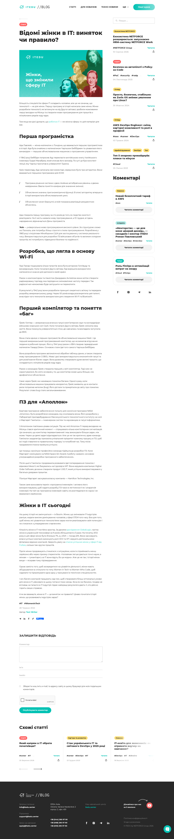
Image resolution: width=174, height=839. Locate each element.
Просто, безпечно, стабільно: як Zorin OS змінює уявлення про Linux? (132, 97)
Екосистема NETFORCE (124, 31)
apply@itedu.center (28, 826)
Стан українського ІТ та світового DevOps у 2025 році (86, 744)
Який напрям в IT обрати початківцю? (35, 744)
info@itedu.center (27, 807)
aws (116, 136)
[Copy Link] (33, 618)
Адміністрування (122, 150)
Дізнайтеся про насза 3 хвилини (132, 805)
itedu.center (90, 807)
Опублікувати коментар (35, 710)
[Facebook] (29, 618)
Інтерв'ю (121, 223)
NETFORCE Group (123, 48)
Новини (119, 738)
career (23, 756)
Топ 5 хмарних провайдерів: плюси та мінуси (131, 157)
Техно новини (109, 7)
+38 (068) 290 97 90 (58, 823)
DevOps (80, 756)
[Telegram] (20, 618)
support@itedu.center (29, 816)
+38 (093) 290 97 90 (58, 826)
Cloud (117, 164)
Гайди (119, 261)
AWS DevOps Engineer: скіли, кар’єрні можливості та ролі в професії (132, 128)
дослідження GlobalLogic (79, 530)
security (126, 75)
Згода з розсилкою (132, 822)
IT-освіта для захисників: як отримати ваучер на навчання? (132, 746)
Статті (72, 7)
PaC (116, 75)
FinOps (127, 273)
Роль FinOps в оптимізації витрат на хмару (132, 267)
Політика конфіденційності (135, 818)
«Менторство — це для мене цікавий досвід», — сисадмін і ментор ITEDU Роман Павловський (132, 232)
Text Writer (31, 612)
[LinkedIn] (24, 618)
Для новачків (89, 7)
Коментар (24, 644)
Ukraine (133, 756)
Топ (146, 150)
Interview (138, 241)
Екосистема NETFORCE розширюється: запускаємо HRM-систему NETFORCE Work (133, 39)
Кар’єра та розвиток (77, 738)
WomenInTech (33, 603)
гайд (135, 75)
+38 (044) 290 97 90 (59, 819)
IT (21, 603)
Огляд (117, 89)
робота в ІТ (54, 122)
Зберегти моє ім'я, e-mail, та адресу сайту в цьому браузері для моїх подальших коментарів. (62, 688)
